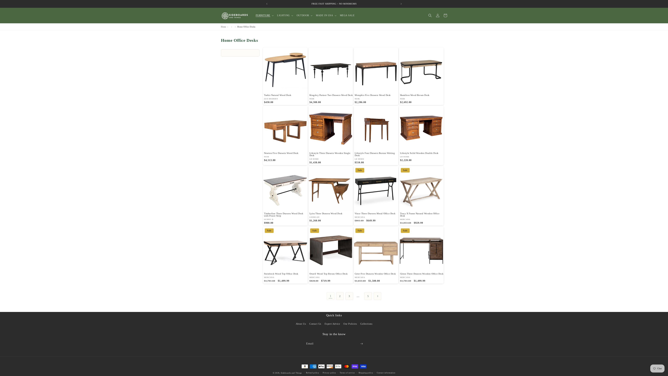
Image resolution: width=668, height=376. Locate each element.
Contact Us (315, 324)
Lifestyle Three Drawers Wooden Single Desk (330, 154)
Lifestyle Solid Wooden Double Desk (419, 153)
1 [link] (330, 296)
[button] (264, 15)
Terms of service (347, 373)
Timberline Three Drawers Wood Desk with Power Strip (283, 214)
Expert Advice (332, 324)
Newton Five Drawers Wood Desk (281, 153)
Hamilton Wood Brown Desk (415, 95)
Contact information (386, 373)
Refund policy (312, 373)
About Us (301, 324)
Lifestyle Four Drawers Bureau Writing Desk (375, 154)
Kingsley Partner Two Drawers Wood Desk (331, 95)
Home (223, 27)
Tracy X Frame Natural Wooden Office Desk (420, 214)
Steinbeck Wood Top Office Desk (281, 274)
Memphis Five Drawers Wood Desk (373, 95)
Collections (366, 324)
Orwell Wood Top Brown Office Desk (328, 274)
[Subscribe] (361, 344)
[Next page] (377, 296)
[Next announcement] (401, 4)
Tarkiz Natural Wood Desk (277, 95)
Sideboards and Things (291, 373)
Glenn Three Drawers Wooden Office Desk (422, 274)
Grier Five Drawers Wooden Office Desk (375, 274)
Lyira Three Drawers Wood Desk (326, 213)
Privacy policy (329, 373)
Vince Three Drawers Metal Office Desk (375, 213)
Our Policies (350, 324)
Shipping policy (366, 373)
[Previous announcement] (267, 4)
